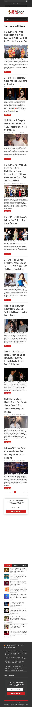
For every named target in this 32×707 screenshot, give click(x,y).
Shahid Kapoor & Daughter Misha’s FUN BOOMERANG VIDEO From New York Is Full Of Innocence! (15, 125)
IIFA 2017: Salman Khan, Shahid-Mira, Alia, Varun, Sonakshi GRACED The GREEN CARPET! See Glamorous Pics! (15, 36)
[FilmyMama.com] (16, 13)
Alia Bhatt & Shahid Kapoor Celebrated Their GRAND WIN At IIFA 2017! (15, 80)
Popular (8, 565)
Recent (16, 565)
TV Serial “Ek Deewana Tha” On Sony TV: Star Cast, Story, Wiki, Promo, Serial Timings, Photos (18, 626)
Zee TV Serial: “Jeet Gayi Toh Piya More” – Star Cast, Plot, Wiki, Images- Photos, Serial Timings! (18, 583)
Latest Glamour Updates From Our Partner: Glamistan (14, 646)
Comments (23, 565)
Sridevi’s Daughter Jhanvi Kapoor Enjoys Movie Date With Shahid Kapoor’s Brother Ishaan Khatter (15, 310)
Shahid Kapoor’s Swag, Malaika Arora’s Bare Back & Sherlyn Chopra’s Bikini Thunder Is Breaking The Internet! (15, 405)
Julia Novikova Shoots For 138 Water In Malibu (15, 651)
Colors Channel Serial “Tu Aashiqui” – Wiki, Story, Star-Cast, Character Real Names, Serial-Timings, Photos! (18, 570)
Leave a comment (16, 86)
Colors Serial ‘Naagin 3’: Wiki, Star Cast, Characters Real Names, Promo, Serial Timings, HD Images (18, 576)
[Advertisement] (16, 539)
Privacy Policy (11, 705)
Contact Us (21, 705)
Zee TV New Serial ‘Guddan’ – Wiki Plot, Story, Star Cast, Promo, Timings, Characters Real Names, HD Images (18, 589)
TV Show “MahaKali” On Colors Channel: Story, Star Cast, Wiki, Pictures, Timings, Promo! (17, 604)
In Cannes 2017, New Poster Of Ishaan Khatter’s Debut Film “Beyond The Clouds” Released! (15, 453)
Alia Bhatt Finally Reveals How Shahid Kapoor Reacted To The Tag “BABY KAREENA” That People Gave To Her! (15, 264)
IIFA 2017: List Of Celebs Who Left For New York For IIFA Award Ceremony (15, 220)
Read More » (8, 71)
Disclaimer (17, 705)
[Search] (26, 1)
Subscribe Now (16, 511)
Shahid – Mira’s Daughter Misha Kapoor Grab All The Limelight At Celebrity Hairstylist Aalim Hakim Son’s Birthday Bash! (14, 358)
